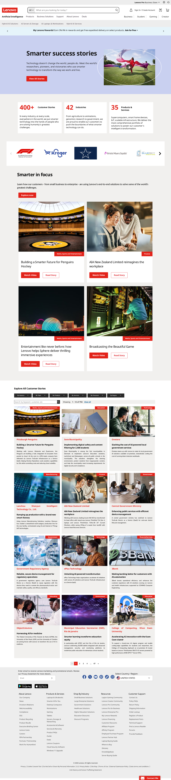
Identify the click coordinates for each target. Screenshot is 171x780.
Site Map (94, 768)
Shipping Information (137, 710)
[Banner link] (85, 31)
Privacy (23, 768)
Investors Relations (26, 706)
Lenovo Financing (108, 721)
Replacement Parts (136, 721)
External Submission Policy (119, 768)
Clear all (87, 403)
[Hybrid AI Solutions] (19, 23)
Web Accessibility (25, 710)
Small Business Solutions (83, 699)
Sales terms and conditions (139, 768)
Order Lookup (134, 714)
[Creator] (170, 16)
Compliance (23, 714)
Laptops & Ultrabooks (55, 699)
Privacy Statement (29, 675)
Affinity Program (108, 732)
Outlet (49, 738)
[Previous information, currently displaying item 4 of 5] (7, 32)
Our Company (24, 699)
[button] (164, 2)
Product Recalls (25, 725)
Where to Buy (107, 746)
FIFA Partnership (25, 739)
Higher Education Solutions (84, 714)
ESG (20, 717)
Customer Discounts (109, 725)
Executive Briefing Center (28, 728)
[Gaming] (157, 16)
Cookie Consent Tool (34, 768)
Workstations (52, 710)
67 (94, 665)
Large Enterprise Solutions (84, 703)
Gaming (50, 714)
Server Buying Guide (109, 757)
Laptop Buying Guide (110, 743)
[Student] (145, 16)
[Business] (133, 16)
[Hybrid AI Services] (82, 23)
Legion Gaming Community (112, 699)
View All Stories (36, 80)
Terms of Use (103, 768)
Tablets (49, 717)
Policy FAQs (133, 703)
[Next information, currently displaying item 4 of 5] (163, 32)
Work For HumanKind (27, 746)
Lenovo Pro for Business (111, 710)
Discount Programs (81, 721)
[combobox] (31, 10)
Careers (22, 735)
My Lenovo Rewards (109, 717)
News (21, 703)
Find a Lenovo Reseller (137, 728)
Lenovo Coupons (53, 745)
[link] (160, 10)
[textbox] (134, 679)
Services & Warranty (54, 731)
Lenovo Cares (24, 732)
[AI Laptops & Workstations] (64, 23)
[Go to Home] (10, 10)
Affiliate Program (108, 728)
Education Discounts (82, 717)
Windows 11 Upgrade (55, 752)
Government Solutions (82, 706)
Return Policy (134, 706)
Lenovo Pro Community (111, 706)
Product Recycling (26, 721)
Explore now (27, 197)
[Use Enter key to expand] (156, 10)
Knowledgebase (108, 754)
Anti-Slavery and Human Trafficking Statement (85, 772)
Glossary (105, 750)
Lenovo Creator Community (112, 703)
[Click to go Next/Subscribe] (51, 680)
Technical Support (135, 725)
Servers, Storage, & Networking (54, 722)
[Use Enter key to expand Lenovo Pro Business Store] (159, 2)
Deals (49, 741)
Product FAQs (52, 734)
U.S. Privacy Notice (83, 768)
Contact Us (133, 699)
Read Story (51, 277)
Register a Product (136, 717)
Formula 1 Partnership (27, 743)
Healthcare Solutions (82, 710)
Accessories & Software (55, 727)
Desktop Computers (54, 706)
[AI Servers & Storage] (39, 23)
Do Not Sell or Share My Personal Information (59, 768)
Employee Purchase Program (112, 735)
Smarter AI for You (53, 703)
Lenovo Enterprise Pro (110, 714)
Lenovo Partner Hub (109, 739)
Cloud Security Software (56, 749)
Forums (132, 732)
